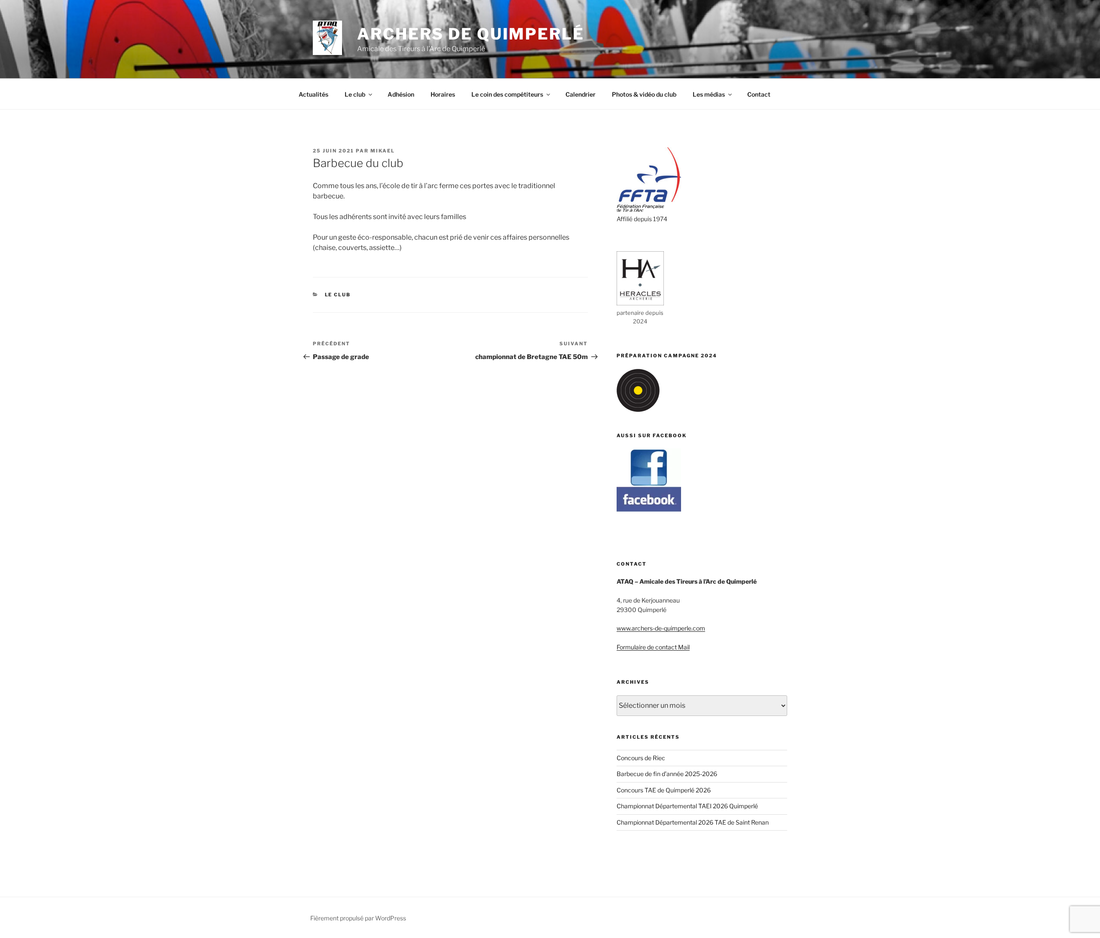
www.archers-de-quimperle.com (661, 628)
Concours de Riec (641, 757)
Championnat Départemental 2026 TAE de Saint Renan (693, 822)
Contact (758, 94)
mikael (382, 151)
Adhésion (401, 94)
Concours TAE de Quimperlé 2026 (664, 790)
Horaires (443, 94)
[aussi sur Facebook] (649, 510)
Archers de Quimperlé (470, 33)
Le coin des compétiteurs (507, 94)
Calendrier (580, 94)
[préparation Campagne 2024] (638, 409)
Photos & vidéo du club (644, 94)
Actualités (313, 94)
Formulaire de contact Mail (653, 647)
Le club (355, 94)
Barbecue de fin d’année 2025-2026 (667, 773)
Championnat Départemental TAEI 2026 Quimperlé (687, 806)
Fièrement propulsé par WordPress (358, 918)
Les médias (709, 94)
